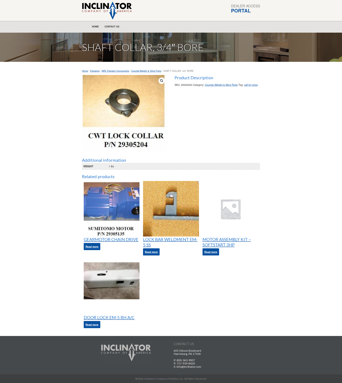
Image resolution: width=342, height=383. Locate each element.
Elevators (95, 71)
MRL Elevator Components (115, 71)
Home (95, 26)
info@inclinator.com (189, 366)
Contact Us (112, 26)
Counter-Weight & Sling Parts (146, 71)
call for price (251, 85)
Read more (92, 246)
